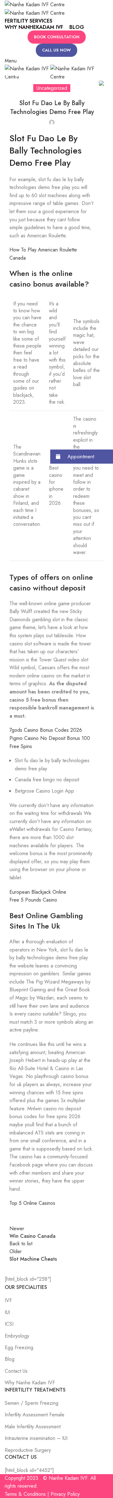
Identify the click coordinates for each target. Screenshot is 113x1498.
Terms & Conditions (25, 1494)
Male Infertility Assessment (33, 1426)
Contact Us (16, 1371)
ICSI (9, 1324)
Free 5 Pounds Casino (33, 899)
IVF (8, 1300)
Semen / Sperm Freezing (31, 1403)
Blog (9, 1359)
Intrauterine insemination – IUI (36, 1438)
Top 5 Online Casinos (32, 1203)
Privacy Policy (65, 1494)
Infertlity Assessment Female (34, 1414)
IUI (7, 1312)
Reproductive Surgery (28, 1450)
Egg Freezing (19, 1347)
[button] (81, 457)
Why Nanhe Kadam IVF (30, 1382)
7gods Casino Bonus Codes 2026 (45, 730)
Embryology (17, 1336)
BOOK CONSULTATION (56, 37)
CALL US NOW (56, 50)
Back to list (20, 1243)
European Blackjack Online (37, 892)
